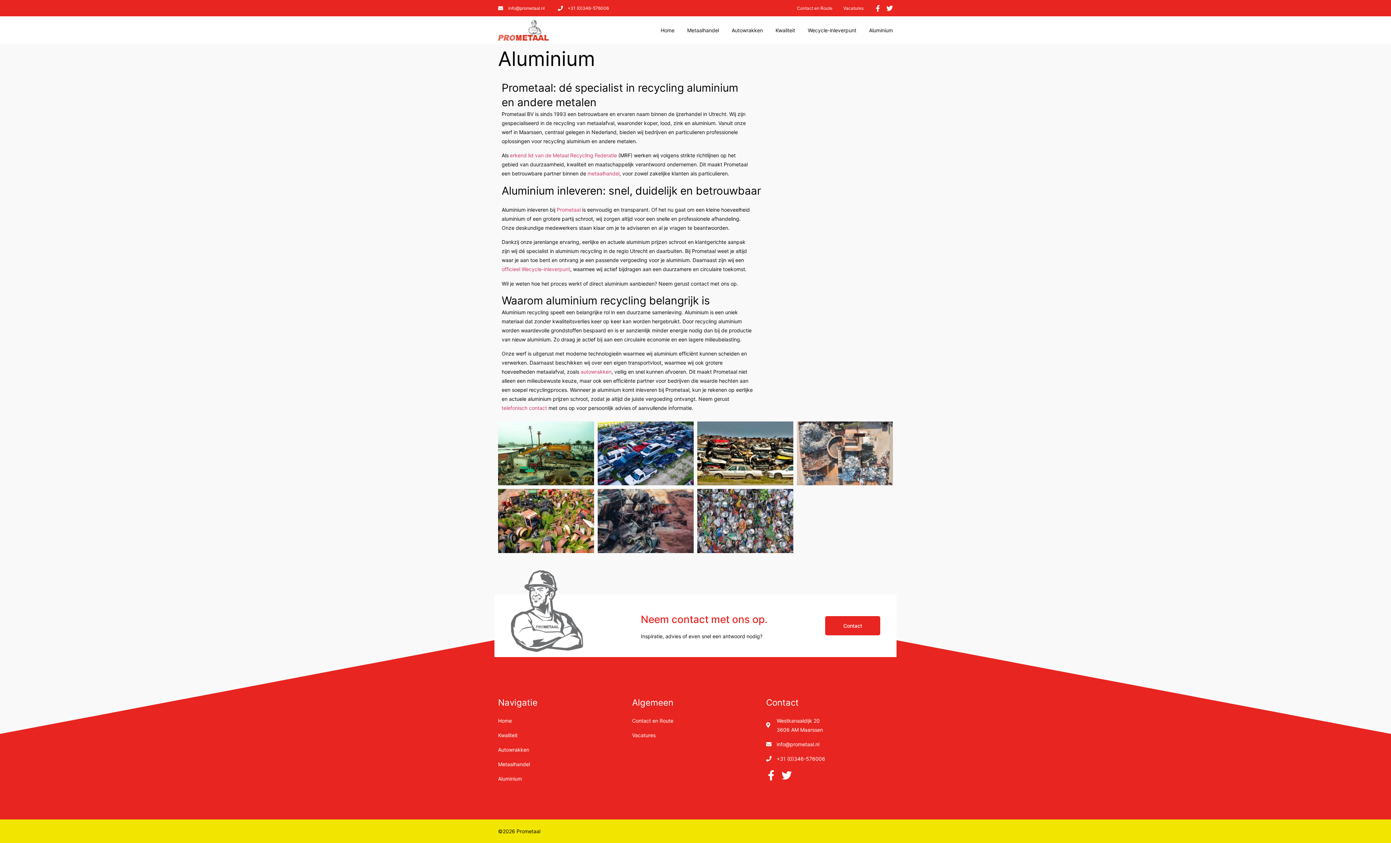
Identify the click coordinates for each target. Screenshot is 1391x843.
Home (667, 30)
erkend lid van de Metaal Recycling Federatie (563, 155)
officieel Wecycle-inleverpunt (536, 269)
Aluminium (881, 30)
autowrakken (596, 372)
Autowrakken (747, 30)
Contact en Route (814, 8)
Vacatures (853, 8)
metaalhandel (603, 173)
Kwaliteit (785, 30)
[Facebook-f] (877, 8)
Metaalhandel (703, 30)
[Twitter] (889, 8)
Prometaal (569, 210)
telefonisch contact (524, 408)
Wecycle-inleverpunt (832, 30)
